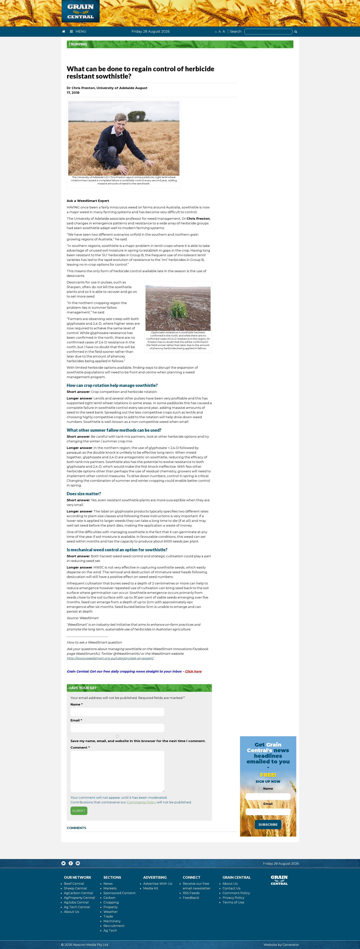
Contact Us (232, 888)
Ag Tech (110, 930)
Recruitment (114, 926)
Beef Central (74, 883)
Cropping (111, 902)
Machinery (112, 921)
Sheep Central (75, 888)
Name (76, 704)
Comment (80, 747)
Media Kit (150, 888)
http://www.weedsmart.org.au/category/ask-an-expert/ (110, 658)
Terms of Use (233, 902)
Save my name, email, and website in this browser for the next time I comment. (138, 741)
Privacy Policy (233, 898)
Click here (193, 671)
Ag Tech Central (77, 907)
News (108, 883)
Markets (110, 888)
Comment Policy (236, 893)
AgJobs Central (76, 902)
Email (76, 720)
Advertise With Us (157, 883)
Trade (108, 916)
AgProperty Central (79, 898)
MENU (80, 31)
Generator (291, 945)
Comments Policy (141, 802)
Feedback (191, 898)
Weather (111, 912)
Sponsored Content (120, 893)
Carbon (110, 898)
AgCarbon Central (78, 893)
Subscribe (268, 824)
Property (111, 907)
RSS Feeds (191, 893)
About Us (71, 912)
